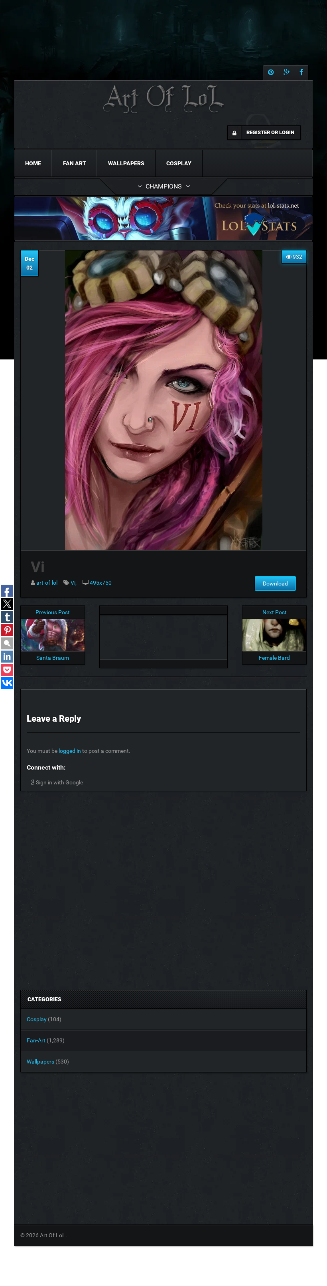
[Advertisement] (163, 635)
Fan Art (74, 163)
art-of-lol (46, 582)
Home (33, 163)
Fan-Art (36, 1040)
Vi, (74, 582)
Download (275, 583)
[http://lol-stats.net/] (163, 218)
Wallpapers (126, 163)
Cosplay (178, 163)
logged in (70, 751)
